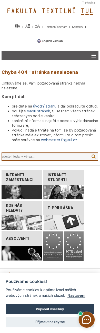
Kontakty (78, 26)
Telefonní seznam (56, 26)
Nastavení (76, 295)
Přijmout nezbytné (50, 322)
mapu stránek (38, 111)
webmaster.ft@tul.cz (59, 140)
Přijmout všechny (50, 309)
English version (52, 40)
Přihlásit (90, 2)
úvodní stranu (44, 106)
